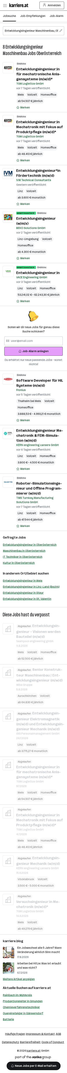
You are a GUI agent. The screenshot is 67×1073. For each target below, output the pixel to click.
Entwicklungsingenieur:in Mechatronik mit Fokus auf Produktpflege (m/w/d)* (39, 127)
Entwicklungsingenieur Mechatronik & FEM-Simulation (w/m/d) (39, 435)
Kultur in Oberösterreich (19, 563)
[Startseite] (20, 5)
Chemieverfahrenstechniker (21, 1007)
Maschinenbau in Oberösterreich (24, 550)
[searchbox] (33, 30)
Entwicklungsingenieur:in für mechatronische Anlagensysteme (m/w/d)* (38, 74)
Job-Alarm (56, 16)
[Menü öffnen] (5, 5)
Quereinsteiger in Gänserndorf (23, 1013)
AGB (58, 1034)
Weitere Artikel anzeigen (19, 979)
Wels (21, 94)
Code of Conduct (52, 1042)
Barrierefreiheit (30, 1042)
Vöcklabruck (26, 879)
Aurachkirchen (27, 696)
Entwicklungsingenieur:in (38, 273)
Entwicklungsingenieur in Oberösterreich (29, 544)
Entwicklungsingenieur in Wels (22, 580)
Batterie (8, 1019)
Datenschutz (10, 1042)
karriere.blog (13, 941)
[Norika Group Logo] (33, 1058)
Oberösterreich (48, 53)
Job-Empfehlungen (32, 16)
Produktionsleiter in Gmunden (23, 1001)
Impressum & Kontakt (40, 1034)
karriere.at (42, 988)
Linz (20, 191)
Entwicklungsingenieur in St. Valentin (27, 599)
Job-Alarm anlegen (35, 351)
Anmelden (54, 5)
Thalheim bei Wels (29, 401)
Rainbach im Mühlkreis (17, 995)
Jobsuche (9, 16)
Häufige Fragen (15, 1034)
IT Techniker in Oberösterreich (22, 556)
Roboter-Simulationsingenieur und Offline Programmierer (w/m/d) (39, 488)
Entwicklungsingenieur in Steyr (23, 592)
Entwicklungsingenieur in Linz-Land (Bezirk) (31, 586)
